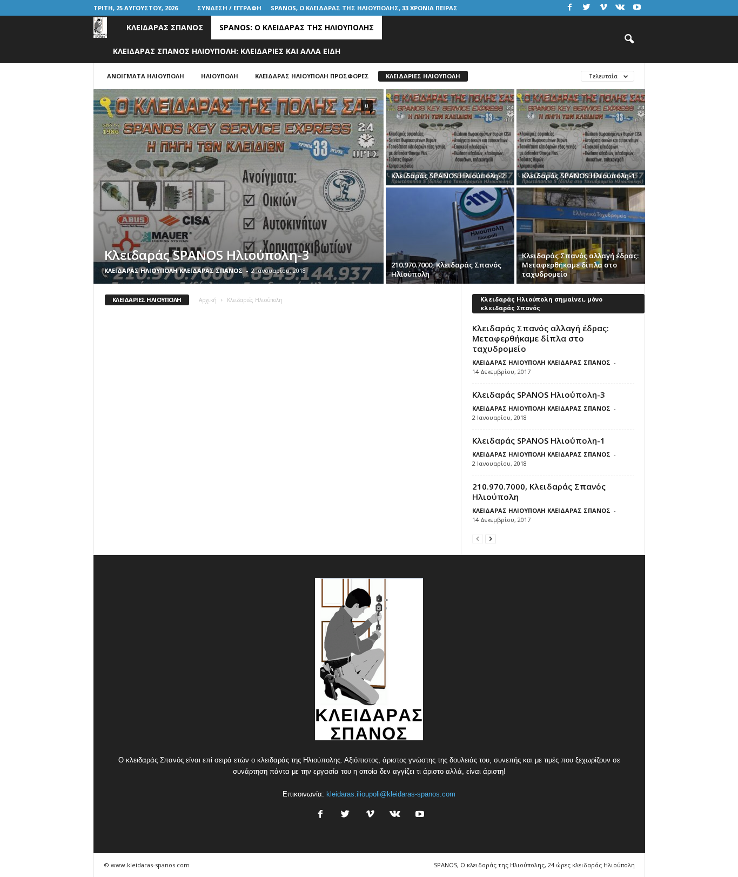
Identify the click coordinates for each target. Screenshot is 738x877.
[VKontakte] (620, 8)
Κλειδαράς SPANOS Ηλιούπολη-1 (538, 440)
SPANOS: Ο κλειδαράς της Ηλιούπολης (296, 27)
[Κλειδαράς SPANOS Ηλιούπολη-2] (450, 137)
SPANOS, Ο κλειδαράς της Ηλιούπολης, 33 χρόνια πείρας (364, 8)
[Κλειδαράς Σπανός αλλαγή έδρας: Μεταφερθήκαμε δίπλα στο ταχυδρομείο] (580, 236)
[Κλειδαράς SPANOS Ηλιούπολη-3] (238, 186)
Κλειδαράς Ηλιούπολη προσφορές (312, 76)
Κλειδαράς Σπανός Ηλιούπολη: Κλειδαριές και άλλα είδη (226, 51)
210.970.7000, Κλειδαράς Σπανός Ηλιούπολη (539, 491)
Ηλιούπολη (219, 76)
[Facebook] (569, 8)
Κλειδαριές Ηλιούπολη (423, 76)
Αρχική (208, 300)
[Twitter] (586, 8)
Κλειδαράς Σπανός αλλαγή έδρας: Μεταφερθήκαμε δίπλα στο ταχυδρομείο (540, 338)
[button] (629, 39)
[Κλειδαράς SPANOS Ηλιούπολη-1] (580, 137)
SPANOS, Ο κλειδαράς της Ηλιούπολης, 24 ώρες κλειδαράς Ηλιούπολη (534, 865)
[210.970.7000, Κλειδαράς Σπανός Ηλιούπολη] (450, 236)
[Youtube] (636, 8)
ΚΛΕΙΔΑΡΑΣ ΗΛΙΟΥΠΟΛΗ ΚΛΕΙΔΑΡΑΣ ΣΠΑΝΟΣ (173, 270)
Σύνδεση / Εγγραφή (229, 8)
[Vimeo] (603, 8)
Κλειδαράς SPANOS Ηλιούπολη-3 (538, 394)
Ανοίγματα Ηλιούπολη (145, 76)
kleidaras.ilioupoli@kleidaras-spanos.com (390, 794)
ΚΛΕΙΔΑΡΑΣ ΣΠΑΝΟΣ (164, 27)
